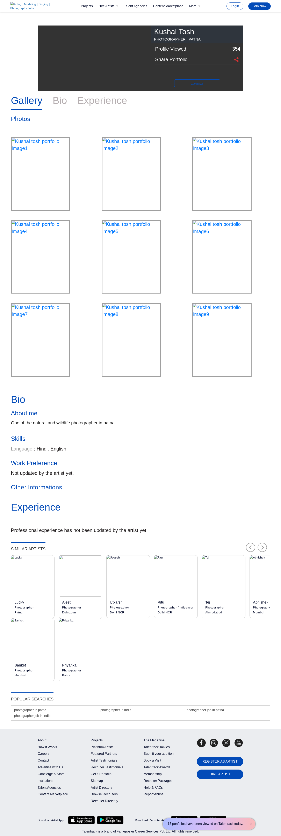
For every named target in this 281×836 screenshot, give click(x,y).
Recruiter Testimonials (107, 767)
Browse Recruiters (104, 794)
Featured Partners (104, 753)
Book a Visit (152, 760)
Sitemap (97, 781)
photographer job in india (32, 716)
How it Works (47, 747)
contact (197, 83)
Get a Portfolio (101, 774)
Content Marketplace (168, 6)
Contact (43, 760)
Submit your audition (159, 753)
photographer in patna (30, 710)
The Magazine (154, 740)
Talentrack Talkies (157, 747)
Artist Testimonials (104, 760)
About (42, 740)
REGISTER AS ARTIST (220, 761)
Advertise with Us (50, 767)
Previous (250, 547)
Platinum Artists (102, 747)
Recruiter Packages (158, 781)
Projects (87, 6)
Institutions (45, 781)
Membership (153, 774)
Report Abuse (154, 794)
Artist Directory (101, 787)
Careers (43, 753)
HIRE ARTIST (220, 774)
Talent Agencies (135, 6)
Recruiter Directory (104, 801)
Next (262, 547)
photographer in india (115, 710)
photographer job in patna (205, 710)
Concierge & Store (51, 774)
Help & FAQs (153, 787)
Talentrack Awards (157, 767)
